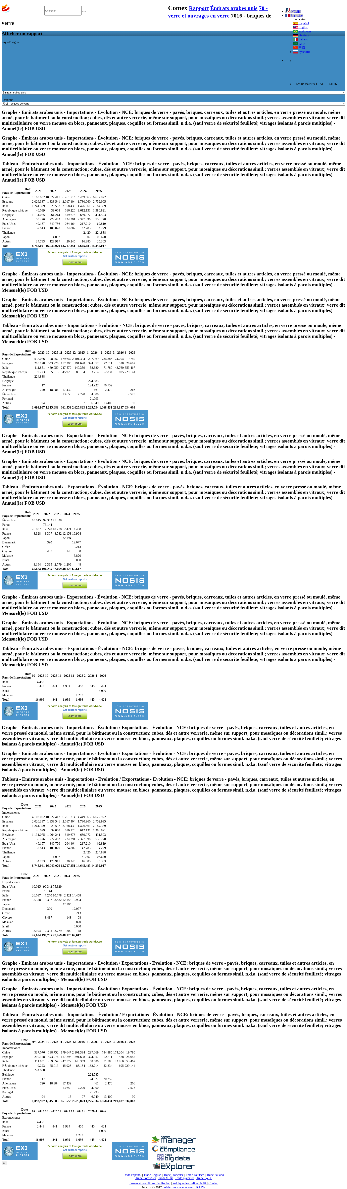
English (303, 27)
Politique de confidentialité (189, 1183)
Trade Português (145, 1178)
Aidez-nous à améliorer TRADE (184, 1187)
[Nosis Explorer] (173, 1169)
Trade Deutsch (195, 1175)
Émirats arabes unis (233, 8)
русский (304, 51)
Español (303, 23)
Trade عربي (204, 1178)
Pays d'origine (10, 42)
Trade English (152, 1175)
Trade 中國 (165, 1178)
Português (304, 31)
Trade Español (132, 1175)
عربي (302, 43)
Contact (213, 1183)
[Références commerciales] (173, 1143)
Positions (7, 100)
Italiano (303, 39)
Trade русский (184, 1178)
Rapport (199, 8)
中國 (301, 47)
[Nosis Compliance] (173, 1152)
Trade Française (173, 1175)
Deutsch (303, 35)
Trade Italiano (215, 1175)
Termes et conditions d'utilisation (149, 1183)
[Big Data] (173, 1161)
